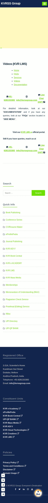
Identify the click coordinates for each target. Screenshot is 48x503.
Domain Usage (10, 473)
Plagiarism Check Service (17, 299)
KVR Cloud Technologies (15, 430)
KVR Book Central (14, 256)
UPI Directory (11, 321)
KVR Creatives (10, 434)
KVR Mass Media (13, 278)
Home (16, 70)
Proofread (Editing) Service (17, 307)
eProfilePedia (12, 234)
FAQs (16, 74)
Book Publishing (13, 212)
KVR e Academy (11, 409)
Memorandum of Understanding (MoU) (22, 292)
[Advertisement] (24, 24)
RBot (8, 314)
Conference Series (14, 220)
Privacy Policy (10, 462)
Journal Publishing (14, 241)
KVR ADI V (11, 249)
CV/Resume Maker (14, 227)
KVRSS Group (10, 3)
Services (17, 78)
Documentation (20, 85)
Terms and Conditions (13, 466)
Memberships (12, 285)
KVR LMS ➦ (26, 132)
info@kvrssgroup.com (19, 383)
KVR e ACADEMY (14, 263)
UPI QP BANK (12, 328)
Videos (17, 81)
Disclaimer (8, 470)
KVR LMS (10, 270)
